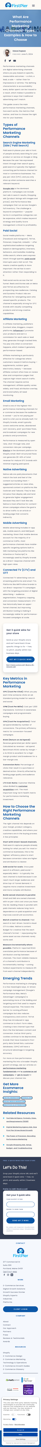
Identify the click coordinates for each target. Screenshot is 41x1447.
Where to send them (14, 1209)
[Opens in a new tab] (5, 60)
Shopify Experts (10, 1295)
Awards (6, 1341)
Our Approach (9, 1328)
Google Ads (8, 188)
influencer (18, 330)
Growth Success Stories (14, 1292)
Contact (7, 1325)
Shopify (6, 1353)
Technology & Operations (15, 1362)
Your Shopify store (14, 1199)
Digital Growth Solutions (14, 1289)
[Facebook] (4, 1275)
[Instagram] (8, 1275)
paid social (30, 259)
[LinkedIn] (12, 1275)
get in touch (23, 1075)
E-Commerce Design (12, 1356)
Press (5, 1335)
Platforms (7, 1302)
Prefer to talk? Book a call (15, 1189)
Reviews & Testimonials (13, 1338)
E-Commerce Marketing (14, 1359)
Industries (7, 1299)
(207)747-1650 (10, 1272)
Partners (7, 1331)
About (6, 1321)
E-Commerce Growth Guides (16, 1366)
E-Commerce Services (13, 1285)
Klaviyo (6, 450)
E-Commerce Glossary (13, 1369)
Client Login (20, 1309)
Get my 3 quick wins (20, 659)
